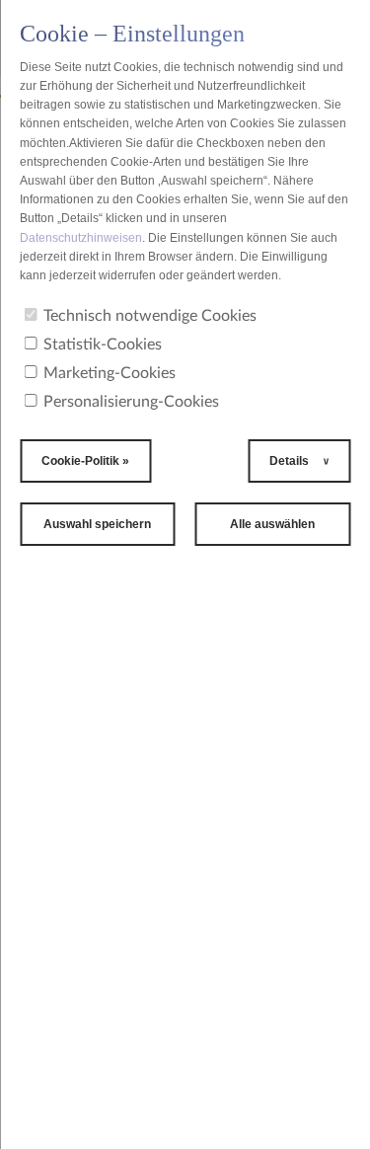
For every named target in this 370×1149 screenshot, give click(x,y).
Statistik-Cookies (102, 344)
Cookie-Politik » (85, 461)
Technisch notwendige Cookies (150, 316)
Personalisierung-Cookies (131, 402)
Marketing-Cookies (109, 373)
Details (290, 461)
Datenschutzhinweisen (81, 238)
